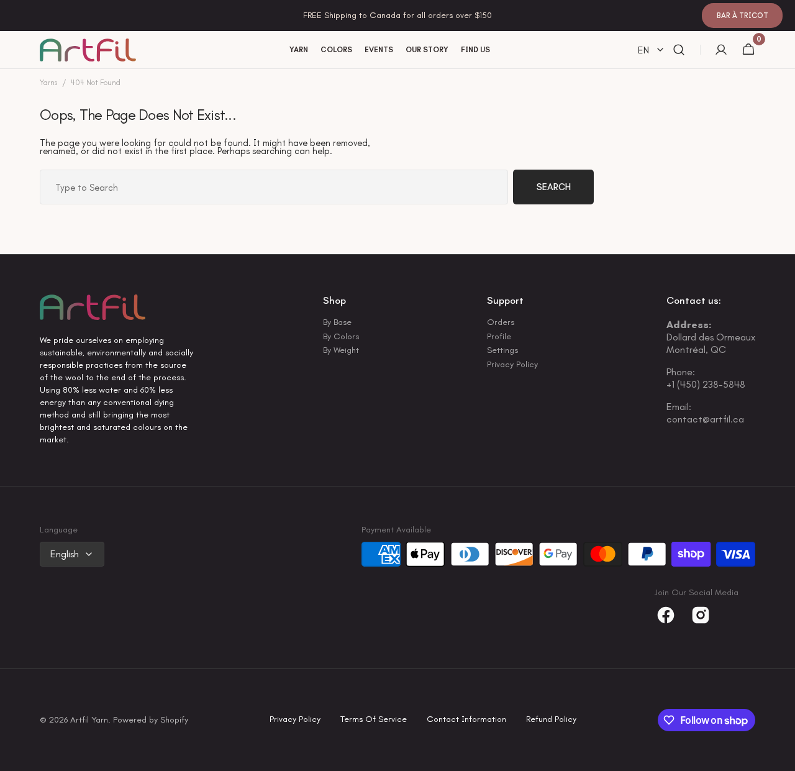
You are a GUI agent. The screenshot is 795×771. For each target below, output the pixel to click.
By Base (337, 323)
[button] (679, 50)
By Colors (341, 336)
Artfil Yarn (89, 720)
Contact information (466, 720)
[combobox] (274, 187)
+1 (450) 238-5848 (705, 384)
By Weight (341, 350)
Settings (502, 350)
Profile (499, 336)
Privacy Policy (512, 364)
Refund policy (551, 720)
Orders (500, 323)
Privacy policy (295, 720)
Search (554, 187)
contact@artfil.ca (705, 419)
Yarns (48, 83)
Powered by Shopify (150, 720)
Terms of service (373, 720)
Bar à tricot (742, 15)
